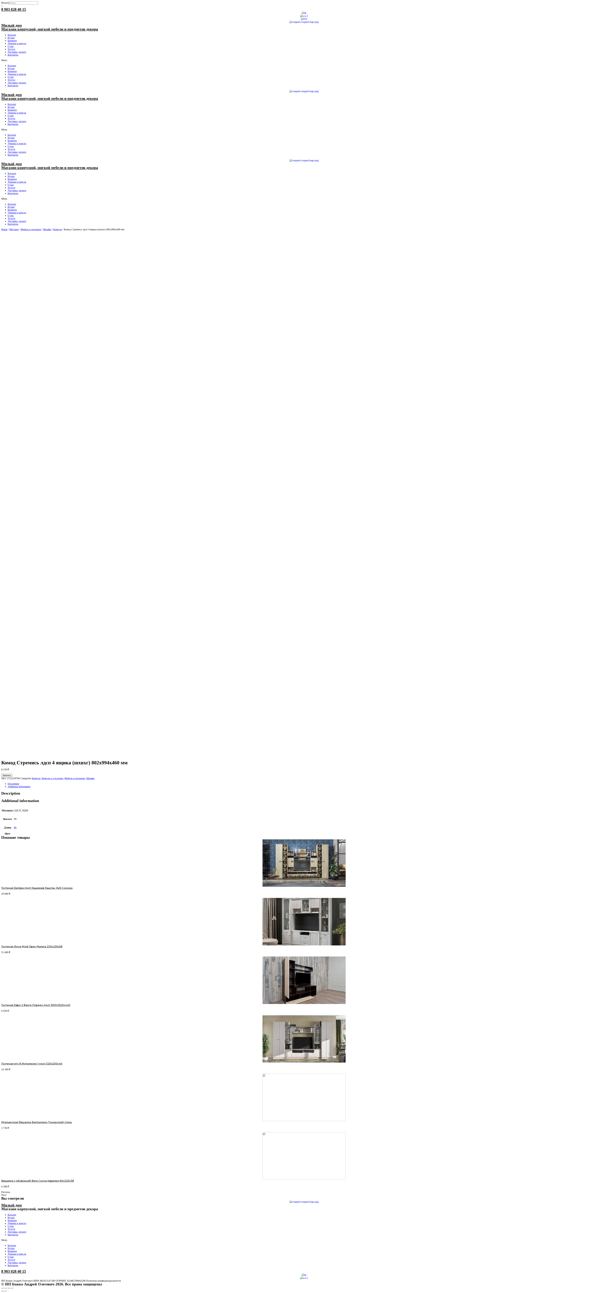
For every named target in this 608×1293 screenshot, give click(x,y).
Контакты (13, 54)
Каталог (12, 35)
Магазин (14, 229)
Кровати (12, 40)
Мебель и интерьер (31, 229)
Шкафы (47, 229)
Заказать (7, 775)
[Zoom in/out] (12, 1288)
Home (4, 229)
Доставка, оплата (17, 52)
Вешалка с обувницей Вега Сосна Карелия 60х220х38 (37, 1180)
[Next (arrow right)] (5, 1291)
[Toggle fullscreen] (9, 1288)
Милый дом (11, 25)
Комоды (57, 229)
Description (13, 783)
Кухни (11, 37)
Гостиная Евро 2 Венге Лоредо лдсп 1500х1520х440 (35, 1005)
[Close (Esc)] (2, 1288)
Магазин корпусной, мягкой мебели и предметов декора (49, 29)
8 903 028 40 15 (13, 9)
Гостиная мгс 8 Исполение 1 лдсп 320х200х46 (31, 1063)
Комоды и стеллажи (52, 778)
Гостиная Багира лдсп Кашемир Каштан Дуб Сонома (37, 888)
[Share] (5, 1288)
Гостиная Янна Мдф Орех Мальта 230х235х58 (31, 946)
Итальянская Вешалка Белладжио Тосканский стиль (36, 1122)
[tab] (307, 783)
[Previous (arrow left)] (2, 1291)
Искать (5, 2)
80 (15, 827)
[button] (304, 60)
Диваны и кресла (17, 43)
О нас (11, 46)
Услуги (11, 49)
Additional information (19, 786)
